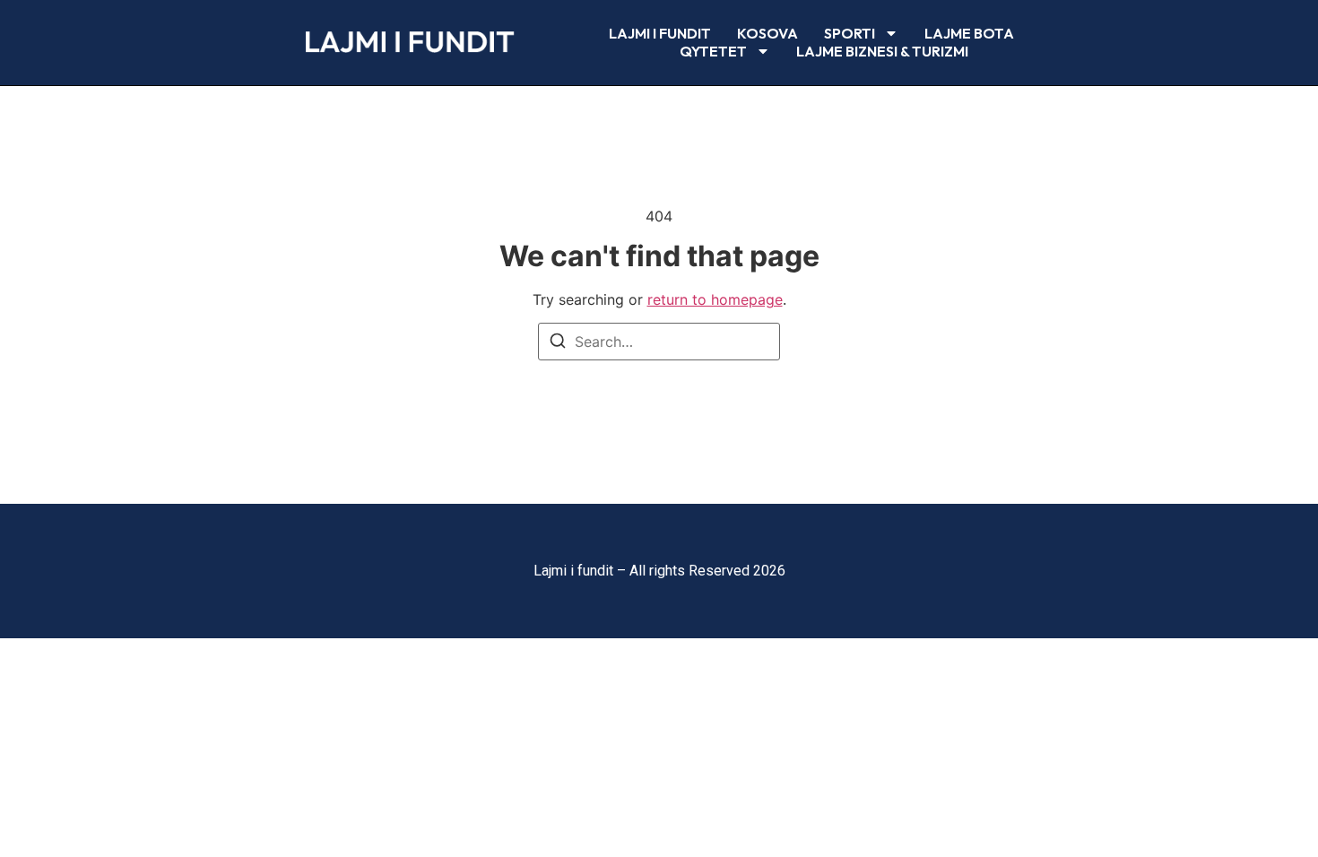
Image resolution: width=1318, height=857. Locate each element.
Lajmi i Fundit (660, 33)
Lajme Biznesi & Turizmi (882, 51)
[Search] (557, 343)
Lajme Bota (969, 33)
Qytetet (713, 51)
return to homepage (715, 299)
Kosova (767, 33)
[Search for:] (659, 341)
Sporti (849, 33)
